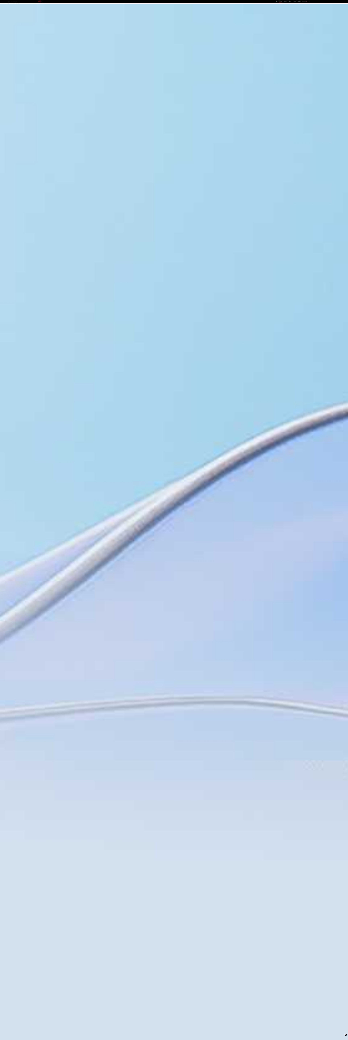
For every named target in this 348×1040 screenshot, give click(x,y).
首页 (276, 1)
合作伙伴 (290, 1)
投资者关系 (295, 1)
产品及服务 (280, 1)
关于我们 (299, 1)
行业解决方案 (285, 1)
